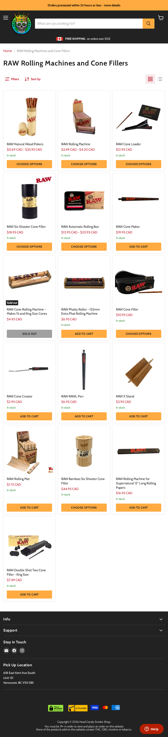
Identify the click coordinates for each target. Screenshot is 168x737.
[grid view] (150, 79)
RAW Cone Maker (128, 227)
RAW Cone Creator (19, 396)
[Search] (148, 24)
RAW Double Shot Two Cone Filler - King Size (26, 572)
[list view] (160, 79)
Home (7, 51)
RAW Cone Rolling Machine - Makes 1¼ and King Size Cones (27, 311)
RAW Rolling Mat (18, 479)
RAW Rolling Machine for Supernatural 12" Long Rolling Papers (136, 483)
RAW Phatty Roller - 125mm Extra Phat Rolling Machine (80, 311)
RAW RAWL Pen (72, 396)
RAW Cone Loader (128, 144)
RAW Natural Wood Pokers (25, 144)
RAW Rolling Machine (75, 144)
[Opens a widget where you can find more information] (152, 729)
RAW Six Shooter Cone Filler (26, 227)
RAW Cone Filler (127, 309)
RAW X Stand (125, 396)
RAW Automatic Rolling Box (80, 227)
